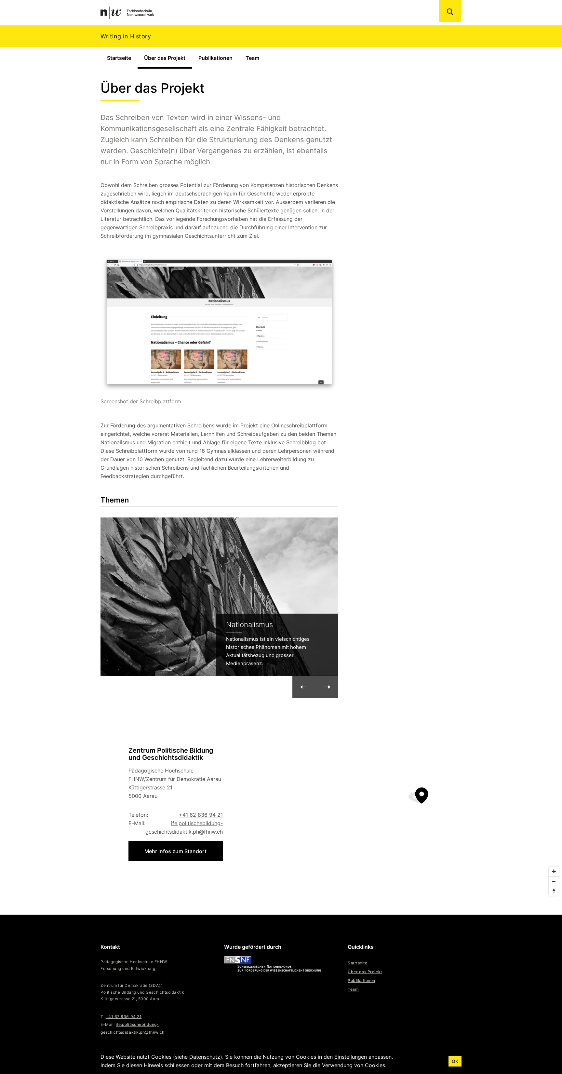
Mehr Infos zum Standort (175, 851)
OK (455, 1061)
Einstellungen (350, 1057)
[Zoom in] (554, 871)
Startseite (119, 58)
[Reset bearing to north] (554, 891)
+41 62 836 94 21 (201, 815)
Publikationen (215, 58)
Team (252, 58)
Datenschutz (204, 1057)
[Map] (281, 804)
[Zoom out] (554, 881)
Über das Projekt (168, 58)
